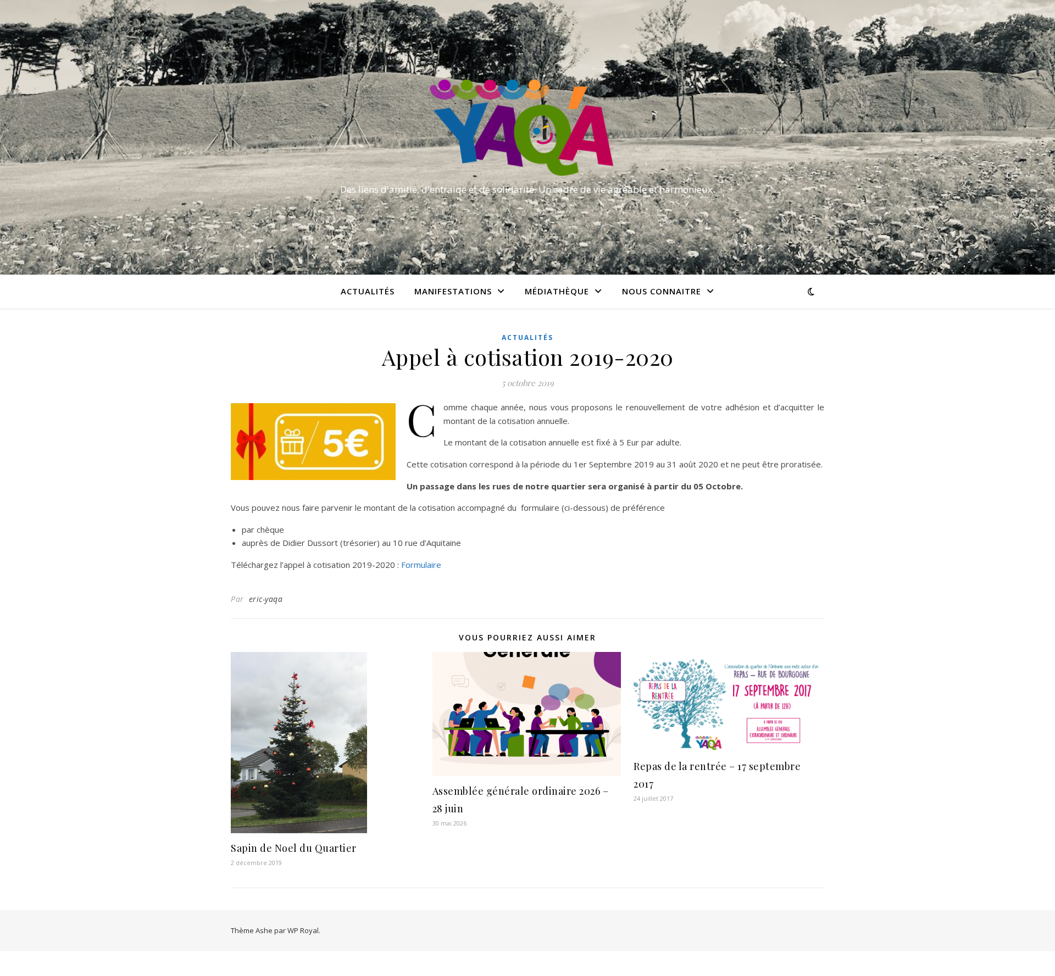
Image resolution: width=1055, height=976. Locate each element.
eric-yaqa (266, 599)
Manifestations (453, 291)
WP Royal (303, 930)
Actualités (368, 291)
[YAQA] (527, 127)
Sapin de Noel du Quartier (294, 848)
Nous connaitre (661, 291)
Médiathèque (557, 291)
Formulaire (421, 564)
